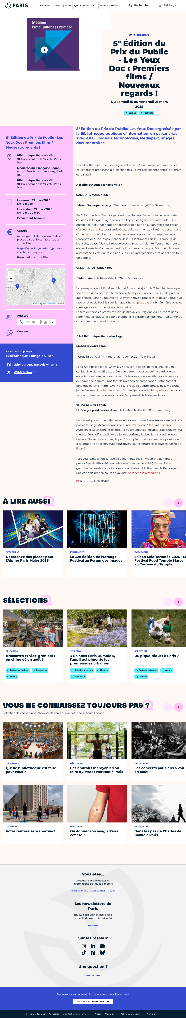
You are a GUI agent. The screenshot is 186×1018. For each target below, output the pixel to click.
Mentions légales (35, 1014)
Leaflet (36, 304)
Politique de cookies (131, 1014)
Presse (98, 1014)
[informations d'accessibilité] (36, 322)
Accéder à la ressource (143, 473)
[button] (17, 286)
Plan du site (153, 1014)
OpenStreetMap (51, 304)
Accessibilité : (70, 1014)
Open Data (111, 1014)
